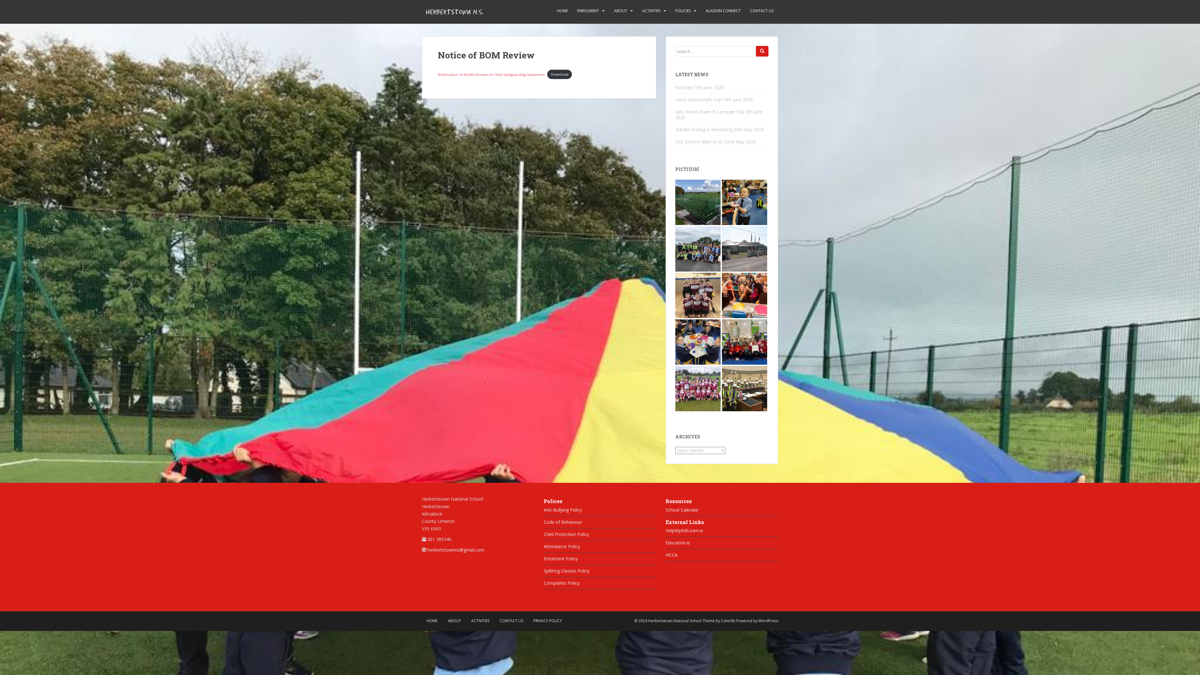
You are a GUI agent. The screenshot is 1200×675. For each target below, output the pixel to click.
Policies (683, 10)
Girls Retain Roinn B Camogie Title (710, 112)
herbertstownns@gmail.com (456, 550)
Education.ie (678, 543)
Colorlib (728, 620)
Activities (651, 10)
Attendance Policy (562, 546)
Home (562, 10)
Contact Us (761, 10)
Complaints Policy (562, 583)
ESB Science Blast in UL (699, 142)
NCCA (672, 555)
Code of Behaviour (563, 522)
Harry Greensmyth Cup (698, 99)
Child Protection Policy (566, 534)
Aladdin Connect (723, 10)
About (620, 10)
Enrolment (588, 10)
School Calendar (682, 510)
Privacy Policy (547, 620)
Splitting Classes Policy (566, 571)
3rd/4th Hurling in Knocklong (703, 129)
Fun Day (683, 87)
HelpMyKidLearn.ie (684, 530)
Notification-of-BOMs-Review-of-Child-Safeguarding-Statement (491, 74)
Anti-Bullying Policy (563, 510)
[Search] (762, 51)
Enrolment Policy (561, 559)
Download (559, 74)
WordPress (768, 620)
